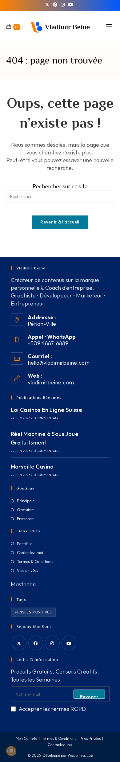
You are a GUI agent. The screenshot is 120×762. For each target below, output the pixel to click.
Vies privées (27, 570)
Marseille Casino (32, 466)
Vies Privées (91, 738)
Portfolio (25, 543)
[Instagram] (62, 4)
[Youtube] (69, 643)
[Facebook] (55, 4)
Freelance (25, 518)
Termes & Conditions (35, 561)
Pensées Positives (33, 612)
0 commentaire (47, 418)
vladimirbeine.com (51, 382)
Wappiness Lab (80, 755)
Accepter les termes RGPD (52, 708)
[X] (48, 4)
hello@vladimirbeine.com (59, 362)
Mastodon (23, 584)
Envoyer (89, 696)
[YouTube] (70, 4)
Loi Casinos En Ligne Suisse (46, 409)
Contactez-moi (30, 552)
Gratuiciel (25, 509)
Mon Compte (26, 738)
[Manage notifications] (11, 751)
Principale (25, 500)
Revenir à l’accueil (59, 221)
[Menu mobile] (110, 27)
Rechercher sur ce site (60, 186)
